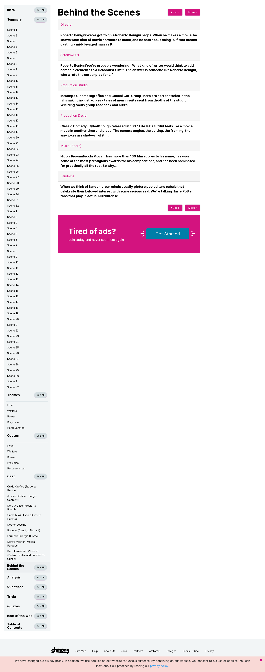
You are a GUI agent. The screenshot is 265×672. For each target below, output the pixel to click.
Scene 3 (12, 41)
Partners (138, 651)
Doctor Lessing (16, 524)
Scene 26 (13, 171)
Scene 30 (13, 194)
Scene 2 (12, 35)
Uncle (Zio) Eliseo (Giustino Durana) (24, 517)
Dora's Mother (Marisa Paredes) (21, 543)
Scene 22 (13, 149)
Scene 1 (12, 29)
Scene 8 (12, 69)
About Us (109, 651)
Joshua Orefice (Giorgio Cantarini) (22, 498)
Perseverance (16, 428)
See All (41, 10)
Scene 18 (13, 126)
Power (11, 416)
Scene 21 (12, 143)
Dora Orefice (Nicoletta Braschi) (21, 507)
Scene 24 (13, 160)
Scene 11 (12, 86)
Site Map (81, 651)
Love (10, 405)
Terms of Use (190, 651)
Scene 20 (13, 137)
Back (175, 12)
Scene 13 (13, 97)
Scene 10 (13, 81)
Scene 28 (13, 183)
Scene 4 (12, 47)
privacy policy (159, 666)
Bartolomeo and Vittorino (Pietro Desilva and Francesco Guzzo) (26, 555)
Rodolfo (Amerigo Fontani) (23, 530)
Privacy (209, 651)
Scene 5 (12, 52)
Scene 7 (12, 64)
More (192, 12)
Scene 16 (13, 115)
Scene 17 (13, 120)
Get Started (168, 233)
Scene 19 (13, 132)
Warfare (12, 411)
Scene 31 (13, 200)
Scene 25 (13, 166)
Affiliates (154, 651)
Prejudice (13, 422)
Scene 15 (13, 109)
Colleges (171, 651)
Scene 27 (13, 177)
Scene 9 (12, 75)
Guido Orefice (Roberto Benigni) (22, 488)
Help (95, 651)
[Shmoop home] (60, 650)
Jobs (124, 651)
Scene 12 (12, 92)
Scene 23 (13, 154)
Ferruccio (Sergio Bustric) (23, 536)
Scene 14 (13, 103)
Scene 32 (13, 205)
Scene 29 (13, 188)
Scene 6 (12, 58)
